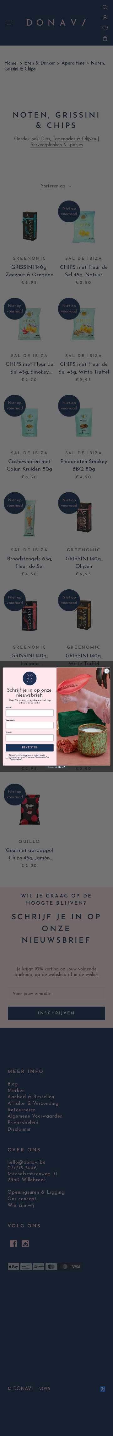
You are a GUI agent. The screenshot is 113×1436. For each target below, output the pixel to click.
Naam (8, 708)
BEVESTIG (30, 747)
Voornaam (10, 720)
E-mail (8, 733)
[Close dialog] (106, 671)
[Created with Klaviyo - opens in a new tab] (56, 767)
